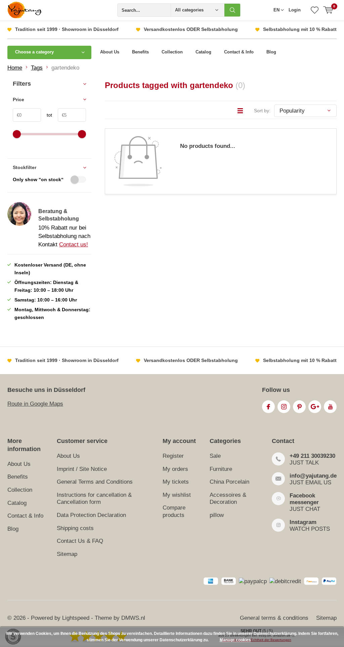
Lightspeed (75, 618)
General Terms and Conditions (95, 482)
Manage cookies (235, 640)
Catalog (203, 51)
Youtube (330, 406)
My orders (175, 469)
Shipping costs (75, 528)
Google (314, 406)
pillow (217, 515)
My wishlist (177, 495)
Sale (215, 456)
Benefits (140, 51)
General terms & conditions (274, 618)
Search (232, 10)
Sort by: (262, 110)
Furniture (221, 469)
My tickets (176, 482)
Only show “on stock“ (38, 179)
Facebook (268, 406)
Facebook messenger (304, 499)
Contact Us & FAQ (80, 541)
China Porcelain (229, 482)
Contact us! (73, 244)
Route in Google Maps (35, 404)
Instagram (283, 406)
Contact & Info (239, 51)
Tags (37, 68)
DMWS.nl (133, 618)
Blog (271, 51)
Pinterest (299, 406)
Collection (172, 51)
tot (46, 115)
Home (14, 68)
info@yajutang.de (313, 476)
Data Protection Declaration (91, 515)
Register (173, 456)
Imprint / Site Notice (82, 469)
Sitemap (67, 554)
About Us (109, 51)
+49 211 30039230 (312, 456)
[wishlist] (314, 10)
